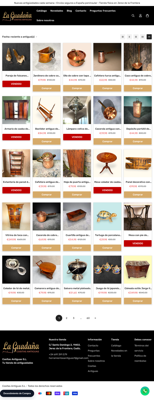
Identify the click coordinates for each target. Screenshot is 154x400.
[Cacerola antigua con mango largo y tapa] (107, 110)
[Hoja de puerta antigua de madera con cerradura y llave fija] (77, 163)
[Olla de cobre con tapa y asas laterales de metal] (77, 57)
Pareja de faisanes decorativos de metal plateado (16, 76)
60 (88, 318)
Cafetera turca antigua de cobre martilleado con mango (107, 76)
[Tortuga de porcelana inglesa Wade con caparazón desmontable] (107, 216)
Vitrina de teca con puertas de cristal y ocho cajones (16, 235)
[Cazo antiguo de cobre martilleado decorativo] (138, 57)
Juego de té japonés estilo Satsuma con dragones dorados (107, 288)
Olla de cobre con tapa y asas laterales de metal (77, 76)
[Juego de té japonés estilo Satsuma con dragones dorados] (107, 270)
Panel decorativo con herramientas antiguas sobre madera (138, 182)
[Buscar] (133, 15)
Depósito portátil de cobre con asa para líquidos (137, 129)
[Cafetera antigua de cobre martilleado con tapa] (47, 163)
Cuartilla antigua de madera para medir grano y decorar (77, 235)
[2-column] (129, 36)
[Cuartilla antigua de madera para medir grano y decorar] (77, 216)
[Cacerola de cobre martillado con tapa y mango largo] (47, 216)
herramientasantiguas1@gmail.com (65, 358)
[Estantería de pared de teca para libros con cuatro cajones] (16, 163)
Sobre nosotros (45, 20)
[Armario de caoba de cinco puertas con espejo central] (16, 110)
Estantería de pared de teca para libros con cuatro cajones (16, 182)
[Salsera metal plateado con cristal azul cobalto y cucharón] (77, 270)
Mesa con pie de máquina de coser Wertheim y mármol (138, 235)
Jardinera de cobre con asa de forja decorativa (46, 76)
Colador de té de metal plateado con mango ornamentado (16, 288)
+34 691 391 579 (58, 354)
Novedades (56, 10)
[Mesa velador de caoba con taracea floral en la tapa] (107, 163)
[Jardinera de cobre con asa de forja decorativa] (47, 57)
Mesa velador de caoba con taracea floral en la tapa (107, 182)
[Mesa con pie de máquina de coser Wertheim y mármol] (138, 216)
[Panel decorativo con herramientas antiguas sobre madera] (138, 163)
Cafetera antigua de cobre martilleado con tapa (46, 182)
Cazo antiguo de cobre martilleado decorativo (138, 76)
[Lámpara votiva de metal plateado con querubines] (77, 110)
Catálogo (42, 10)
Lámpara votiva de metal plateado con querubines (77, 129)
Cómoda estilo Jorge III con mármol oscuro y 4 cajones (138, 288)
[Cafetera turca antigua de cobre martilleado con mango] (107, 57)
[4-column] (142, 36)
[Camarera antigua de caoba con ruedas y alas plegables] (47, 270)
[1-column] (122, 36)
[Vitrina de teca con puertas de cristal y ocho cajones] (16, 216)
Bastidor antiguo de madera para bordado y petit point (46, 129)
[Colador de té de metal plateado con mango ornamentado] (16, 270)
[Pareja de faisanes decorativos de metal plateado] (16, 57)
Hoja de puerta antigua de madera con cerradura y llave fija (77, 182)
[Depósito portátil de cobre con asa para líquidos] (138, 110)
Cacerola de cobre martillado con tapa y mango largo (47, 235)
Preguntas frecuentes (103, 10)
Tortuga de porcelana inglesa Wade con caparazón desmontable (107, 235)
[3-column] (136, 36)
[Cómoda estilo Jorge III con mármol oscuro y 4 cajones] (138, 270)
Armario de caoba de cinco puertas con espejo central (16, 129)
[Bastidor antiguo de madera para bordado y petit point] (47, 110)
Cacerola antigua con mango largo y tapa (107, 129)
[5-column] (149, 36)
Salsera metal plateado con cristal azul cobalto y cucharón (77, 288)
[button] (147, 15)
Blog (69, 10)
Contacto (80, 10)
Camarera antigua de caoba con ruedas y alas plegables (46, 288)
